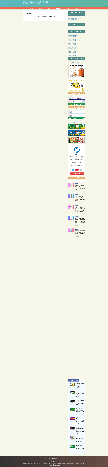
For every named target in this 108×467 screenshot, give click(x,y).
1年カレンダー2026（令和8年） (74, 28)
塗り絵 (40, 8)
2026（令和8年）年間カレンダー (74, 18)
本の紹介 (76, 8)
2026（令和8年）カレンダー (73, 62)
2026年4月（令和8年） (72, 39)
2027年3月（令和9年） (72, 54)
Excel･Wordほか (58, 8)
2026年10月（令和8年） (72, 47)
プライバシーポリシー (48, 458)
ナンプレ (67, 8)
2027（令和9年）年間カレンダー (74, 19)
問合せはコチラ (77, 173)
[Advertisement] (76, 256)
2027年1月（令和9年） (72, 51)
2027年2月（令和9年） (72, 52)
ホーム (31, 8)
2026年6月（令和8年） (72, 41)
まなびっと (26, 5)
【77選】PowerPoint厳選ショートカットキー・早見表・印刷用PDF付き (80, 430)
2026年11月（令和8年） (72, 48)
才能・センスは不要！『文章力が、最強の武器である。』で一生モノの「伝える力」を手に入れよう (80, 221)
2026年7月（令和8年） (72, 43)
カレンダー (49, 8)
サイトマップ (61, 458)
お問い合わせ (55, 458)
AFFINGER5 (59, 465)
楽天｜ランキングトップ (73, 122)
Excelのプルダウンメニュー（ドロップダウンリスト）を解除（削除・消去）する (80, 448)
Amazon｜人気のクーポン (73, 120)
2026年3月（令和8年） (72, 37)
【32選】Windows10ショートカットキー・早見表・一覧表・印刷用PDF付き (80, 420)
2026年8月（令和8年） (72, 44)
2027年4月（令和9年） (72, 55)
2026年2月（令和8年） (72, 36)
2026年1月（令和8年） (72, 35)
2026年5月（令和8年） (72, 40)
